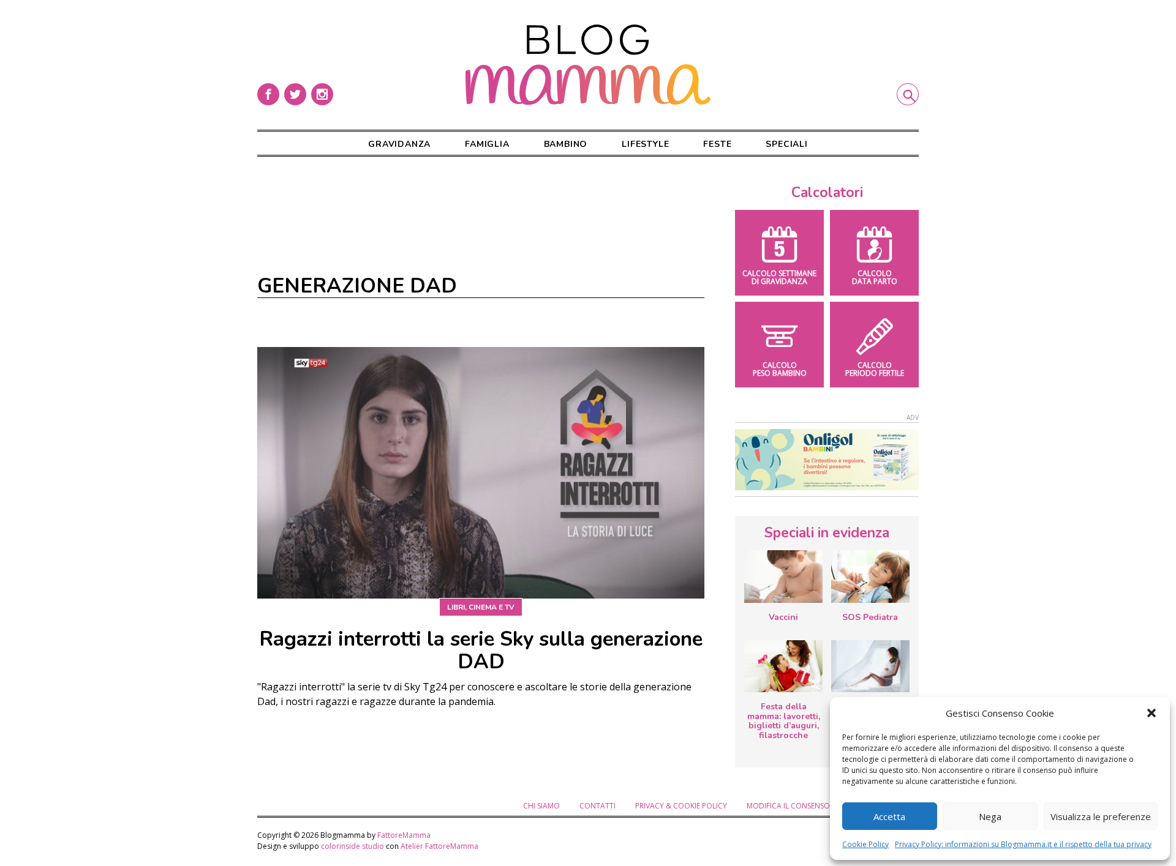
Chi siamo (541, 806)
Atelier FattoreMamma (439, 846)
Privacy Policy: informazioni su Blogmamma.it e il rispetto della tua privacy (1023, 844)
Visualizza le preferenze (1100, 816)
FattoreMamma (404, 835)
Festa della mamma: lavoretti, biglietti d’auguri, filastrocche (783, 721)
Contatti (597, 806)
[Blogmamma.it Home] (588, 64)
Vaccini (783, 617)
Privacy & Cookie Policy (681, 806)
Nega (990, 816)
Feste (717, 144)
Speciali (786, 144)
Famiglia (487, 144)
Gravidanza (399, 144)
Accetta (889, 816)
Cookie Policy (865, 844)
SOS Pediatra (870, 617)
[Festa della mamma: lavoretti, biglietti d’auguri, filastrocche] (783, 666)
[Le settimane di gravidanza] (870, 666)
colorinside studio (352, 846)
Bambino (566, 144)
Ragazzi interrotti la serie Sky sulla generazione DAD (481, 650)
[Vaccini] (783, 576)
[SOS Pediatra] (870, 576)
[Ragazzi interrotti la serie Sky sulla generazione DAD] (480, 473)
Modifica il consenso (788, 806)
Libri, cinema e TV (480, 607)
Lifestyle (645, 144)
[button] (1151, 713)
